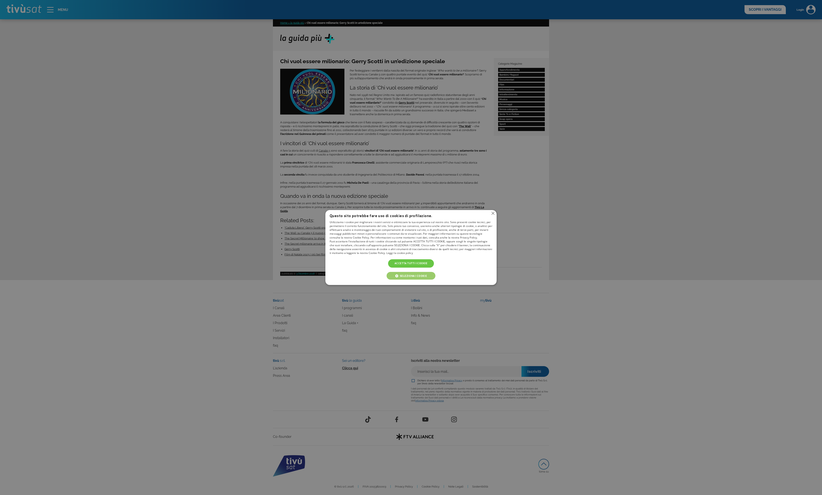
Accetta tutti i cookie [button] (411, 263)
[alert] (411, 247)
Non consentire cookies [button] (493, 213)
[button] (411, 276)
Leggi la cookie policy (399, 253)
